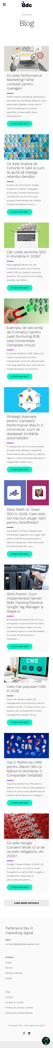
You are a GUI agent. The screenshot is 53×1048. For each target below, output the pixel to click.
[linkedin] (29, 1033)
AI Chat (46, 1041)
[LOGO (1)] (26, 2)
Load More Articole (26, 903)
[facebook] (24, 1033)
